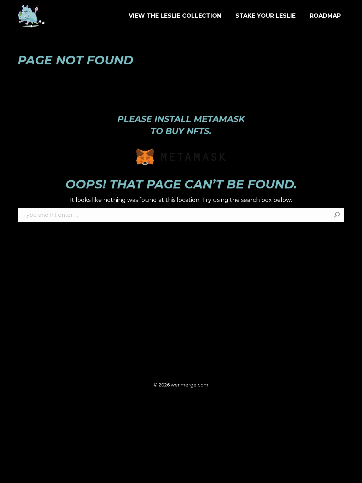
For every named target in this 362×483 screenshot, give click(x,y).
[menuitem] (175, 16)
